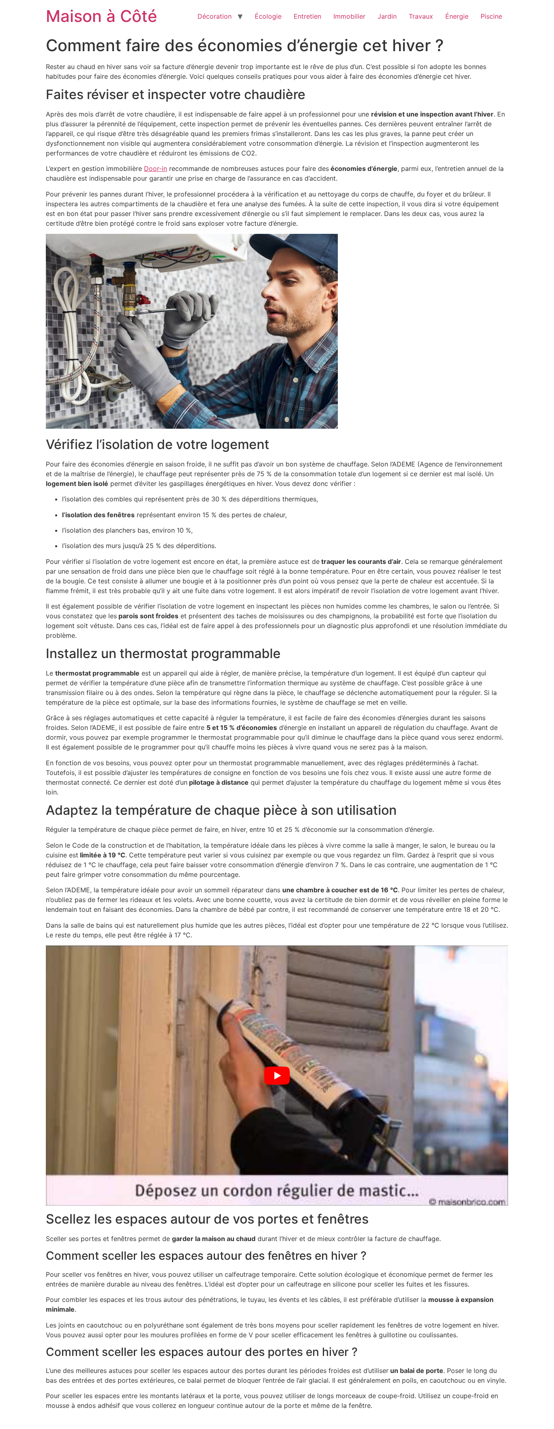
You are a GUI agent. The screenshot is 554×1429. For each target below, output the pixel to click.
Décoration (215, 16)
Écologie (268, 16)
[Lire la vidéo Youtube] (277, 1075)
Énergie (456, 16)
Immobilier (349, 16)
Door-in (155, 168)
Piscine (491, 16)
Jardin (387, 16)
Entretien (307, 16)
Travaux (421, 16)
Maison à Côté (101, 16)
